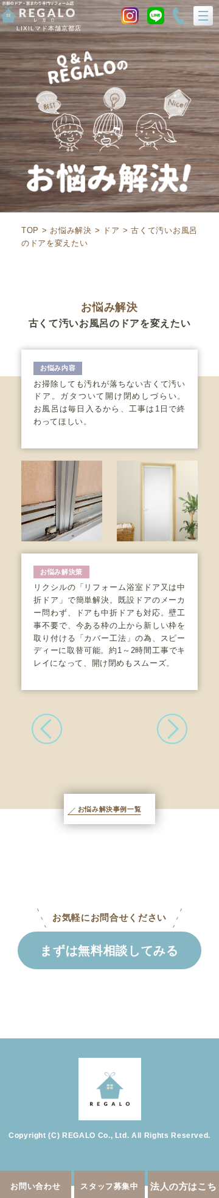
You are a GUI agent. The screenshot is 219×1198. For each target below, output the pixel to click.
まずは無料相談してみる (109, 950)
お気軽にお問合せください (109, 917)
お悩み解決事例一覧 (110, 809)
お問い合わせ (35, 1186)
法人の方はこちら (183, 1189)
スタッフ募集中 (109, 1186)
